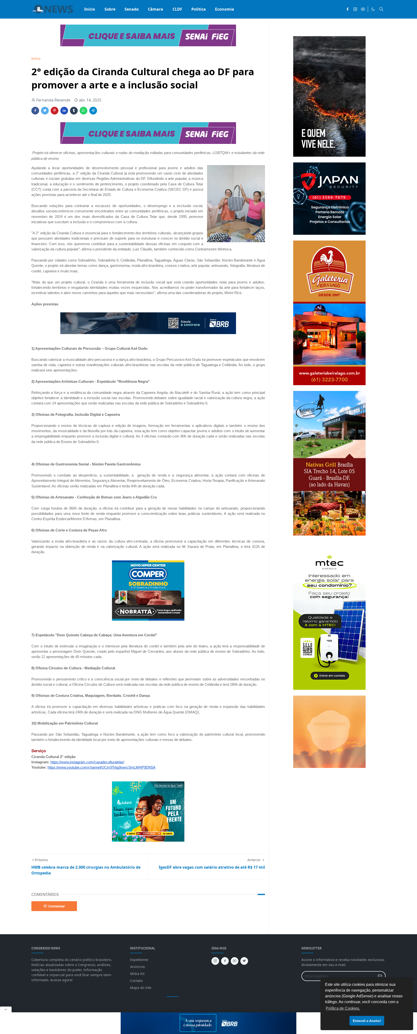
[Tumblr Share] (74, 110)
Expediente (139, 959)
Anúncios (137, 966)
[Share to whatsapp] (83, 110)
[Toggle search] (381, 9)
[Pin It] (54, 110)
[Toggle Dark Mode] (373, 9)
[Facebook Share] (35, 110)
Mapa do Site (140, 987)
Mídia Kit (137, 973)
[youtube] (363, 9)
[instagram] (355, 9)
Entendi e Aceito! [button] (367, 1021)
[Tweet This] (45, 110)
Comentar (56, 906)
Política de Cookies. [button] (343, 1008)
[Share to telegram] (93, 110)
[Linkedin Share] (64, 110)
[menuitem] (90, 9)
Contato (136, 980)
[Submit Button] (380, 976)
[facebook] (347, 9)
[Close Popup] (6, 1009)
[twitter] (244, 961)
